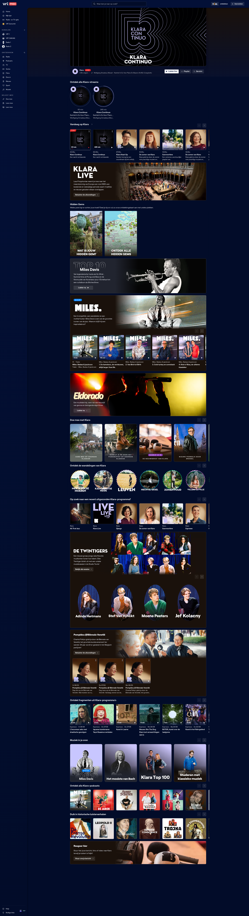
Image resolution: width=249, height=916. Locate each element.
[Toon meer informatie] (89, 131)
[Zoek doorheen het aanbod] (24, 52)
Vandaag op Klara (79, 124)
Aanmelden (239, 4)
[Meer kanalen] (24, 30)
